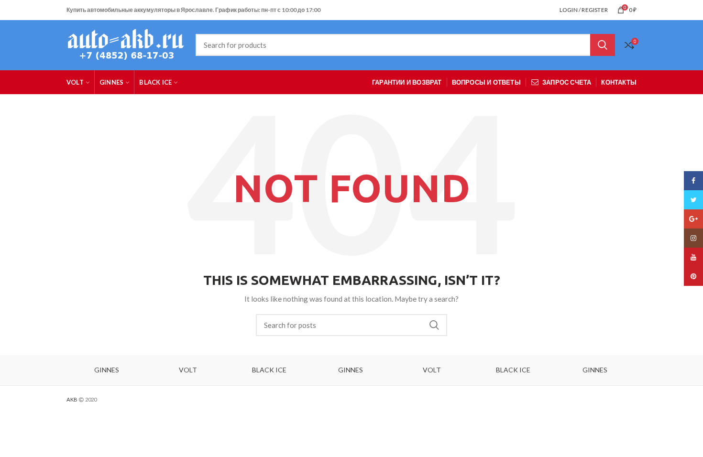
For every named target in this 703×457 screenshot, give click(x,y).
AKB (71, 399)
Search (602, 45)
